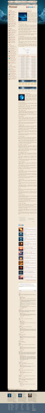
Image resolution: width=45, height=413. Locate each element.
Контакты (33, 405)
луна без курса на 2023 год (31, 218)
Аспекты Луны (27, 407)
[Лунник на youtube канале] (27, 7)
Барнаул (35, 5)
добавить (20, 290)
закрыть (35, 290)
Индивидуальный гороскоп (12, 11)
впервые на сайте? (25, 5)
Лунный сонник (10, 66)
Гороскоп (22, 1)
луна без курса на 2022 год (22, 218)
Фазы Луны (26, 1)
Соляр (16, 407)
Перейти (24, 230)
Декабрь (22, 407)
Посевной (9, 409)
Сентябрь (22, 405)
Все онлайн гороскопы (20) (12, 25)
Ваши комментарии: (21, 286)
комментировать (21, 350)
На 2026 (10, 34)
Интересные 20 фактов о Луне (12, 73)
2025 (11, 34)
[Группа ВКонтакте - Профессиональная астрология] (28, 7)
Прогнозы (10, 1)
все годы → (33, 221)
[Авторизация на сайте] (34, 7)
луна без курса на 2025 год (31, 219)
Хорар (16, 409)
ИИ (30, 1)
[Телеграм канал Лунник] (30, 7)
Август (18, 1)
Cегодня (14, 1)
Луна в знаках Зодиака (11, 50)
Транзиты (16, 405)
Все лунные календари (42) (12, 41)
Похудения (9, 407)
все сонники (14, 66)
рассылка (29, 5)
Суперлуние (27, 409)
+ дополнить (32, 5)
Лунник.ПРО (34, 1)
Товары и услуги (34, 409)
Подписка (33, 407)
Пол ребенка (12, 405)
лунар (17, 407)
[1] (20, 293)
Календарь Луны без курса (12, 57)
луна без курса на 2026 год (22, 220)
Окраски (9, 405)
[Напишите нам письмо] (36, 7)
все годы (13, 34)
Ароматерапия (12, 407)
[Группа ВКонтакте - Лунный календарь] (32, 7)
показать (27, 52)
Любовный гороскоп (11, 18)
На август (27, 405)
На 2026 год (22, 409)
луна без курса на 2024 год (22, 219)
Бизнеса (12, 409)
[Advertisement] (13, 85)
